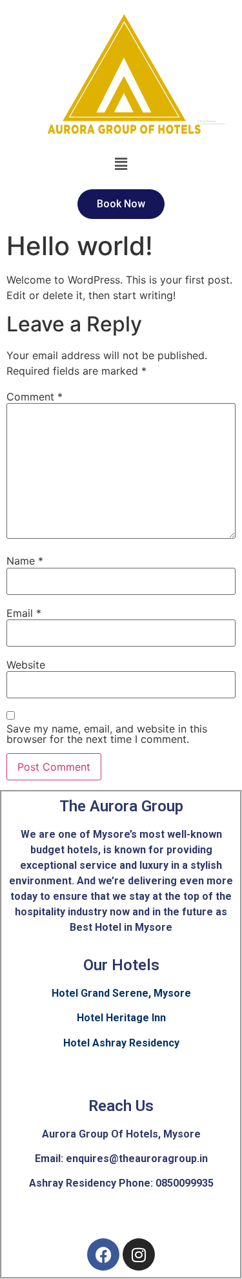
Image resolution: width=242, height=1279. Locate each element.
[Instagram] (139, 1254)
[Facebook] (103, 1254)
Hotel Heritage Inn (121, 1018)
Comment (34, 396)
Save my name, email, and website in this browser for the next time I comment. (106, 733)
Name (24, 561)
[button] (121, 164)
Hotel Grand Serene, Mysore (121, 993)
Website (25, 665)
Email (23, 613)
